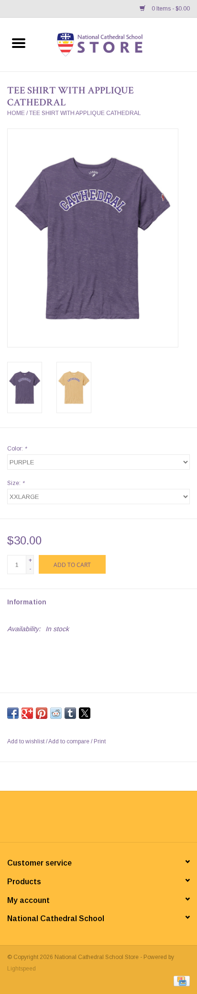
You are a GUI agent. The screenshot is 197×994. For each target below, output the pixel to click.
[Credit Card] (180, 980)
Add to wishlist (26, 741)
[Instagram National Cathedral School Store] (124, 820)
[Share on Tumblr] (70, 713)
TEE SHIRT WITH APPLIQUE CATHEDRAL (85, 113)
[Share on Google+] (27, 713)
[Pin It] (41, 713)
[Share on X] (84, 713)
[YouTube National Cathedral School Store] (107, 820)
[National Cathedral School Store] (117, 44)
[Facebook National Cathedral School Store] (72, 820)
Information (26, 602)
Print (100, 741)
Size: (15, 483)
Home (16, 113)
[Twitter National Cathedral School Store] (90, 820)
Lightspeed (21, 968)
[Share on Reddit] (56, 713)
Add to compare (69, 741)
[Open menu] (18, 42)
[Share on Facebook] (13, 713)
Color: (17, 448)
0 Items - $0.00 (170, 8)
